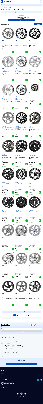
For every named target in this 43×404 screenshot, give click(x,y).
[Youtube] (18, 394)
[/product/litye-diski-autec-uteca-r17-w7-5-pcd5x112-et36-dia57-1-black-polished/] (21, 33)
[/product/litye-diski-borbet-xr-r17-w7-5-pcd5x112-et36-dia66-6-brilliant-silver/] (21, 62)
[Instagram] (21, 394)
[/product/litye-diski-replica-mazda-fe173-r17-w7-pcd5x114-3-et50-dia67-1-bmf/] (8, 174)
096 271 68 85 (4, 379)
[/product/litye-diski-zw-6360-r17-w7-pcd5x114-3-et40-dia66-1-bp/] (35, 174)
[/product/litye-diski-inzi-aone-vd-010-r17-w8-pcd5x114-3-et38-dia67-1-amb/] (35, 87)
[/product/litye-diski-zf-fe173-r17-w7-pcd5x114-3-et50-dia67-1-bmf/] (21, 146)
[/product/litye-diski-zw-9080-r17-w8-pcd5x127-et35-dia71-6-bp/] (8, 202)
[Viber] (31, 325)
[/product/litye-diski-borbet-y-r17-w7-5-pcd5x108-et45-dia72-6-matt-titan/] (8, 146)
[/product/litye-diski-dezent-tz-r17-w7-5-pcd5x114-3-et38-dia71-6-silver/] (8, 33)
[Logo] (7, 1)
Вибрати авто (21, 20)
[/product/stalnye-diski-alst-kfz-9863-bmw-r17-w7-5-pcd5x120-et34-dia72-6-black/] (35, 146)
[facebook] (25, 394)
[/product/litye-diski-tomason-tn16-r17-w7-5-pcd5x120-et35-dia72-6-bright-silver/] (8, 62)
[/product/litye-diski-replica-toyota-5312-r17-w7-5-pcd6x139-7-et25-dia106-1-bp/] (21, 174)
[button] (2, 329)
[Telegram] (34, 325)
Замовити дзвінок (21, 331)
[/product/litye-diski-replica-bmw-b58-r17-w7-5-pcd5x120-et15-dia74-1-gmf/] (21, 90)
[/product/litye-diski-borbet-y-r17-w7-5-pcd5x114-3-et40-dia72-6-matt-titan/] (35, 118)
